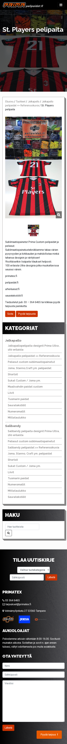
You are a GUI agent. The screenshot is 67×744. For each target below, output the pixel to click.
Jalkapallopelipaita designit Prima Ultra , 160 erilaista (34, 347)
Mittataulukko (17, 417)
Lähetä (51, 577)
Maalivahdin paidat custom (25, 386)
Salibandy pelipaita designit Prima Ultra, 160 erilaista (34, 433)
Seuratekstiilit (17, 405)
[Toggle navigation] (60, 4)
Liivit (11, 392)
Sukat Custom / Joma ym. (24, 380)
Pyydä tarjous (49, 734)
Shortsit (13, 374)
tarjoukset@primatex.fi (18, 604)
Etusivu (9, 101)
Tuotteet (20, 101)
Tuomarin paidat (18, 399)
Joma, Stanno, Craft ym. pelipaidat (30, 453)
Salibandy (13, 426)
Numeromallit (16, 411)
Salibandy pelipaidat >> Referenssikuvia (33, 447)
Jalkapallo (33, 101)
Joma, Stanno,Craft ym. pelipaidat (29, 368)
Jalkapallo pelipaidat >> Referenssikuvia (34, 355)
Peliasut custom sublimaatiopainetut (31, 361)
